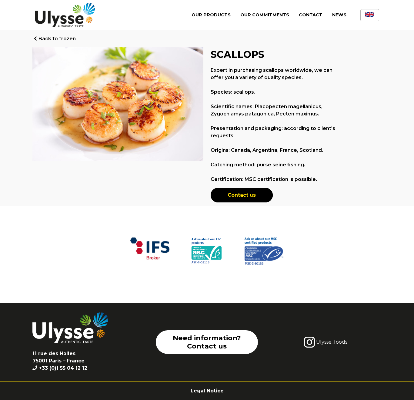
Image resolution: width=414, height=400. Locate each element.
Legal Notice (207, 391)
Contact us (242, 195)
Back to (57, 39)
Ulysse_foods (331, 342)
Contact (310, 15)
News (339, 15)
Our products (211, 15)
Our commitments (264, 15)
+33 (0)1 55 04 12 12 (63, 368)
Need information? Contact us (207, 342)
